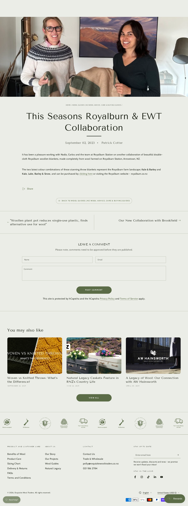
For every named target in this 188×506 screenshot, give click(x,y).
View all (94, 398)
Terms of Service (129, 298)
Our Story (50, 454)
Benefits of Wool (16, 454)
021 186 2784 (90, 468)
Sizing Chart (13, 463)
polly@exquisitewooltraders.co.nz (101, 463)
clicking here (86, 173)
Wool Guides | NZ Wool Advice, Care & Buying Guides (96, 105)
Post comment (94, 290)
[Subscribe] (179, 455)
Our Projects (51, 458)
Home (68, 105)
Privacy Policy (107, 298)
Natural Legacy (53, 468)
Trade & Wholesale (93, 458)
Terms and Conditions (19, 477)
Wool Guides (52, 463)
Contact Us (89, 454)
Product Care (14, 458)
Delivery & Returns (17, 468)
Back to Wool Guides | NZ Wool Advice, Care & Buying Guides (96, 201)
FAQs (10, 473)
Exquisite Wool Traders (24, 492)
